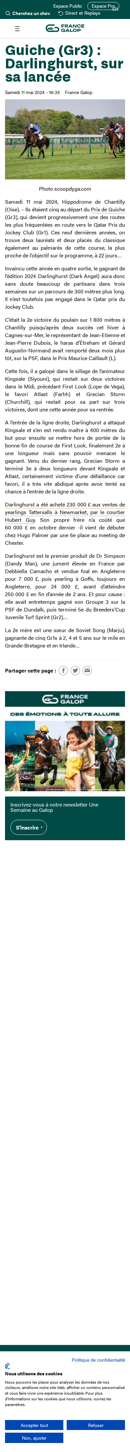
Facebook (63, 670)
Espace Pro (103, 6)
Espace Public (67, 6)
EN (115, 9)
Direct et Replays (82, 13)
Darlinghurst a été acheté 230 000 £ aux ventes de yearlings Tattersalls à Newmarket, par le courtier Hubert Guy (65, 511)
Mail (87, 670)
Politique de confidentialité (98, 1359)
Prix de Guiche (108, 209)
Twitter (75, 670)
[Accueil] (65, 28)
